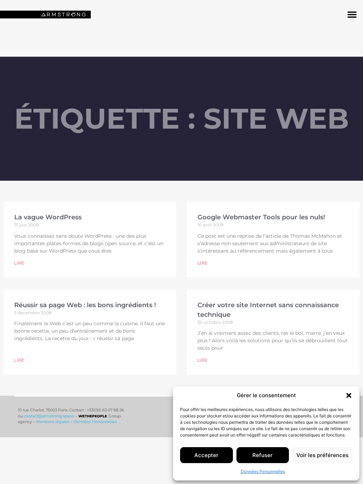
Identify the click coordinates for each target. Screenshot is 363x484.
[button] (348, 395)
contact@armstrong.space (49, 415)
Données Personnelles (263, 471)
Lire (19, 263)
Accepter (206, 455)
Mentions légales (52, 421)
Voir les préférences (322, 455)
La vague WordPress (48, 217)
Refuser (262, 455)
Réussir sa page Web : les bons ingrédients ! (85, 305)
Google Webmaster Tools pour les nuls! (261, 217)
